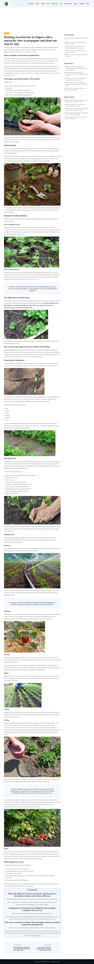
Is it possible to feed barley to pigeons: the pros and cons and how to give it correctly (76, 101)
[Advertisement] (47, 18)
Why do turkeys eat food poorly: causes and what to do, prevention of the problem (76, 113)
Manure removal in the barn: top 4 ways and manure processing (75, 43)
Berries (7, 33)
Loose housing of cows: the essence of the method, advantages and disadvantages (75, 47)
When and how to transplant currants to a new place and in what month (75, 89)
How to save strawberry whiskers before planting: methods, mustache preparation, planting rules (32, 923)
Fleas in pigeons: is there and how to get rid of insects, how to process (76, 117)
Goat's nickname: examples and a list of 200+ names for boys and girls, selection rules (22, 949)
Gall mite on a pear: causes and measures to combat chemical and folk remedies (75, 79)
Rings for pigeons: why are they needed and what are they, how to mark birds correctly (76, 109)
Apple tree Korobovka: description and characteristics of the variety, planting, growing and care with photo (76, 68)
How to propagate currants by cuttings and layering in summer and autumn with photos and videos (76, 84)
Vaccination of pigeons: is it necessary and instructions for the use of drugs (75, 105)
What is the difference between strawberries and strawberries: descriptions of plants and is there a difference (32, 895)
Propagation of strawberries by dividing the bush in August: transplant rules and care (32, 909)
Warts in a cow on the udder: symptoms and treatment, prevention (75, 51)
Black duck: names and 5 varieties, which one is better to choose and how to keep (43, 949)
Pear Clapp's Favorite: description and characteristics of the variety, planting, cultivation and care (76, 74)
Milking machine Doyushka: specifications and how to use (76, 55)
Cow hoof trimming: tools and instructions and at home (76, 38)
